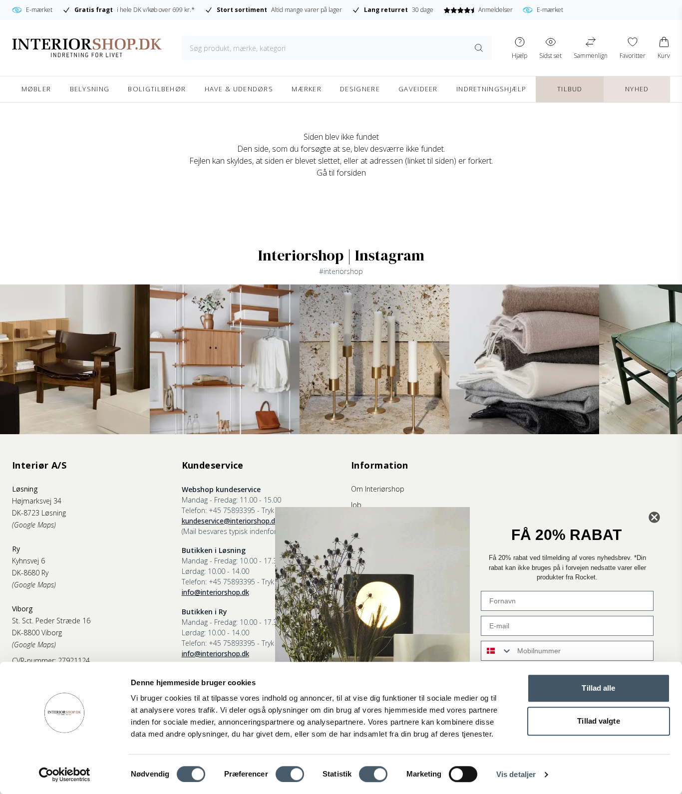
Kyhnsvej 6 (28, 560)
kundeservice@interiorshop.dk (230, 521)
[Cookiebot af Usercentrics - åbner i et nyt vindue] (64, 774)
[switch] (290, 774)
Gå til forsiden (341, 172)
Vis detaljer (516, 774)
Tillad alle (598, 688)
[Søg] (479, 48)
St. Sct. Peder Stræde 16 (51, 620)
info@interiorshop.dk (215, 592)
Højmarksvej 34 (36, 501)
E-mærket (505, 9)
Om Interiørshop (377, 489)
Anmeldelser (451, 9)
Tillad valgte (598, 721)
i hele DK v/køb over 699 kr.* (89, 9)
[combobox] (496, 650)
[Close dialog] (654, 517)
